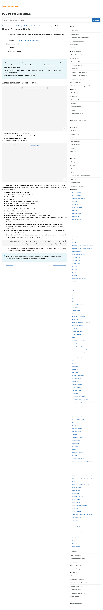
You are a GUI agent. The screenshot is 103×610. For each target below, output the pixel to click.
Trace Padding (75, 467)
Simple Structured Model (77, 437)
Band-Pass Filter (75, 228)
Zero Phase (74, 540)
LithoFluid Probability (76, 354)
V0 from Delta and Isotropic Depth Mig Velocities (82, 478)
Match (73, 360)
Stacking (74, 449)
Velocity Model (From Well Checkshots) (80, 484)
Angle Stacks (75, 204)
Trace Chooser (75, 446)
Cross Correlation (76, 260)
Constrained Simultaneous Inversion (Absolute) (82, 245)
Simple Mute (74, 434)
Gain (73, 313)
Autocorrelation (75, 216)
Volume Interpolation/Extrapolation (79, 505)
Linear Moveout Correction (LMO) (79, 349)
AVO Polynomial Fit (76, 225)
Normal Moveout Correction (78, 375)
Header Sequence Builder (77, 322)
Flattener (74, 301)
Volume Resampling (76, 523)
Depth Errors (74, 543)
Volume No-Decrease (76, 487)
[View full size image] (34, 108)
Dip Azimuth (74, 281)
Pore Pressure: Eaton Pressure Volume (80, 399)
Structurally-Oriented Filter (77, 452)
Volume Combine (76, 493)
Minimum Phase (75, 363)
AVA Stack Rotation (76, 222)
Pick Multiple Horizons (77, 384)
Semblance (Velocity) (76, 431)
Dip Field (74, 284)
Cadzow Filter (75, 234)
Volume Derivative (76, 499)
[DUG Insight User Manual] (10, 6)
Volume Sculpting (76, 526)
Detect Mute (74, 275)
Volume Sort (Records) (77, 532)
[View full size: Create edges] (34, 162)
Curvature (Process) (76, 263)
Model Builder (75, 366)
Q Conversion (75, 414)
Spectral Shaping (76, 443)
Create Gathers (75, 242)
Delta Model (74, 269)
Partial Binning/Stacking (77, 378)
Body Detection (75, 231)
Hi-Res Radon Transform (59, 265)
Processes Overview (76, 192)
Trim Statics (74, 473)
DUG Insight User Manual (8, 26)
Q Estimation (75, 411)
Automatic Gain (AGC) (77, 219)
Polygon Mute (75, 393)
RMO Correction (75, 425)
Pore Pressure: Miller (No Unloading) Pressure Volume (84, 402)
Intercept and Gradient (77, 334)
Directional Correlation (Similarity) (79, 278)
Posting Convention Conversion (79, 405)
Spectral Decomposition (77, 440)
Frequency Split (75, 307)
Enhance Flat (75, 293)
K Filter (73, 337)
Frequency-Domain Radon (78, 304)
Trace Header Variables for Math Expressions (82, 461)
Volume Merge (75, 520)
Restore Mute (75, 422)
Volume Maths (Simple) (77, 511)
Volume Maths (75, 508)
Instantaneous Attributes (77, 331)
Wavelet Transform (76, 537)
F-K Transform (75, 295)
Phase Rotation (75, 381)
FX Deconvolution (76, 310)
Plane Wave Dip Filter (77, 390)
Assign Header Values (77, 207)
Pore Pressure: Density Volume (79, 396)
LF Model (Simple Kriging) (77, 346)
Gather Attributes (37, 40)
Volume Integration (76, 502)
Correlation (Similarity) (77, 251)
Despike (74, 272)
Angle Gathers (75, 201)
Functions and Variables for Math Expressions (82, 514)
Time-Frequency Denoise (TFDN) (79, 458)
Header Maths (9, 265)
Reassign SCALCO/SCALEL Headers (80, 419)
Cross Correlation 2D (76, 257)
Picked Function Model (77, 387)
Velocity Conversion (76, 481)
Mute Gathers (75, 369)
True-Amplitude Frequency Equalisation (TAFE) (82, 475)
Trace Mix (74, 464)
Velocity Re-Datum (76, 490)
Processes (41, 26)
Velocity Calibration (76, 546)
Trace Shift (74, 470)
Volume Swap (75, 534)
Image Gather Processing (24, 40)
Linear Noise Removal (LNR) (78, 352)
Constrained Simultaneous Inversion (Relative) (82, 248)
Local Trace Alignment (77, 357)
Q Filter (73, 408)
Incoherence (74, 328)
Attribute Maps (75, 210)
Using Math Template (76, 517)
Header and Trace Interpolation (79, 316)
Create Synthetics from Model (78, 254)
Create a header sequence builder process (20, 83)
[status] (34, 69)
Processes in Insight (76, 195)
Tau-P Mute (74, 455)
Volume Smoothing (76, 529)
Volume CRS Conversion (77, 496)
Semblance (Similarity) (77, 428)
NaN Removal (75, 372)
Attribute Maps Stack (76, 213)
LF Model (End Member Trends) (79, 340)
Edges (73, 290)
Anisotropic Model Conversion (78, 198)
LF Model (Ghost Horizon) (77, 343)
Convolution (74, 239)
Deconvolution (75, 266)
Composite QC (75, 236)
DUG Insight (19, 26)
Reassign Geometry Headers (78, 416)
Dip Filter (74, 287)
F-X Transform (75, 298)
